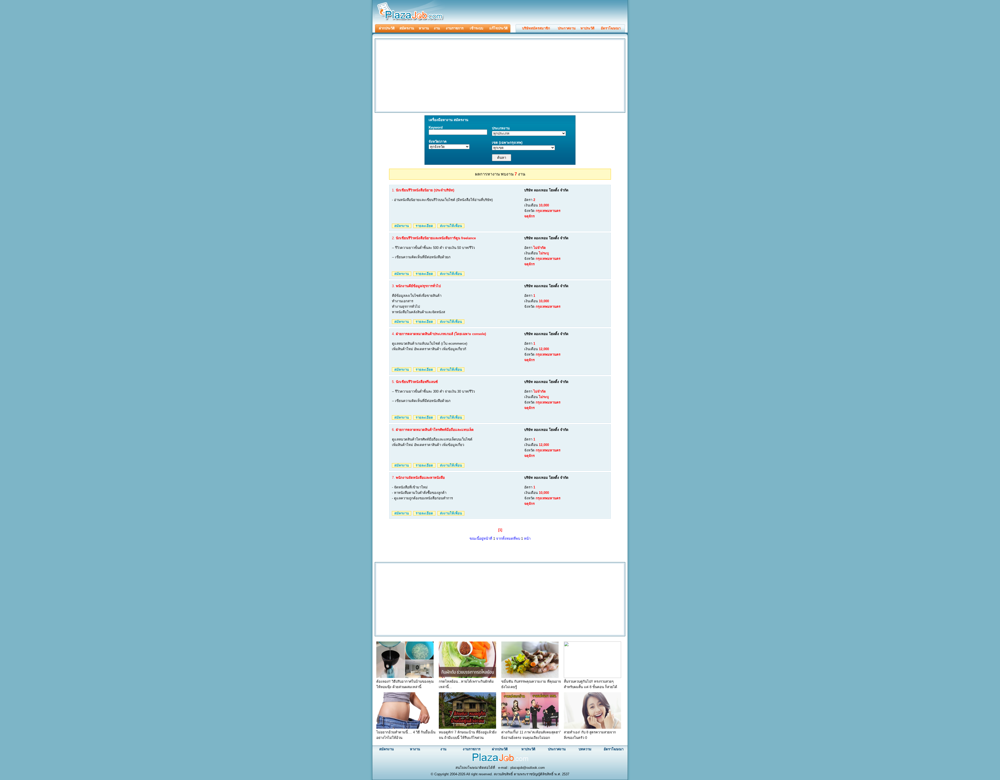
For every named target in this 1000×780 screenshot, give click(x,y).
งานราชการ (455, 28)
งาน (437, 28)
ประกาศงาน (567, 28)
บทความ (585, 749)
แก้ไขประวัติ (498, 28)
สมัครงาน (406, 28)
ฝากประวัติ (387, 28)
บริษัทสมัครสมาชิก (536, 28)
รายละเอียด (424, 226)
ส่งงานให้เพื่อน (451, 226)
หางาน (424, 28)
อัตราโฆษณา (611, 28)
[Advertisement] (419, 75)
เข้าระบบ (476, 28)
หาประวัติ (587, 28)
